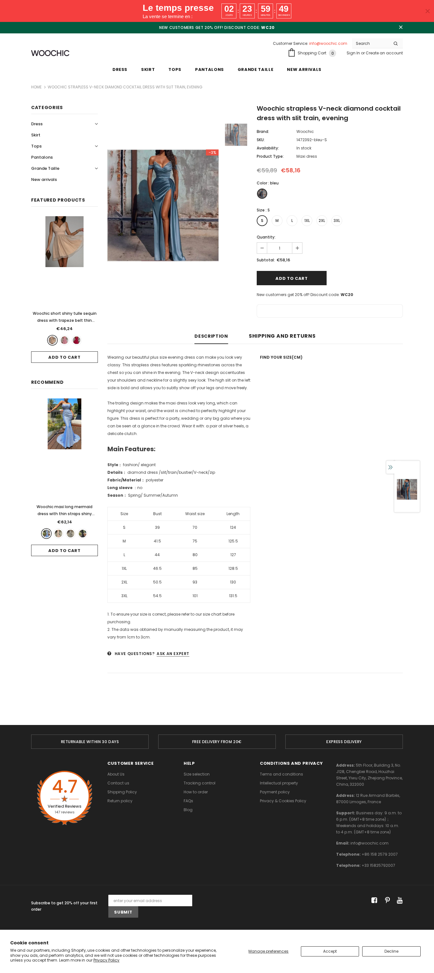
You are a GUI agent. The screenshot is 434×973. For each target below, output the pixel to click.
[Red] (76, 340)
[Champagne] (58, 533)
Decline (391, 951)
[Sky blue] (46, 533)
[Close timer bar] (427, 11)
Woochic (305, 131)
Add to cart (64, 357)
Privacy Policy (106, 960)
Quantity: (266, 237)
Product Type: (270, 156)
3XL (337, 220)
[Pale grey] (70, 533)
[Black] (82, 533)
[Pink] (64, 340)
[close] (400, 27)
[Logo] (50, 53)
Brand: (263, 131)
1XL (307, 220)
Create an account (384, 53)
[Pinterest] (386, 901)
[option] (163, 205)
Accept (330, 951)
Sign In (354, 53)
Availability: (268, 148)
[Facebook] (373, 901)
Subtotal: (266, 260)
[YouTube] (399, 901)
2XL (322, 220)
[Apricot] (52, 340)
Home (36, 87)
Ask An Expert (173, 653)
